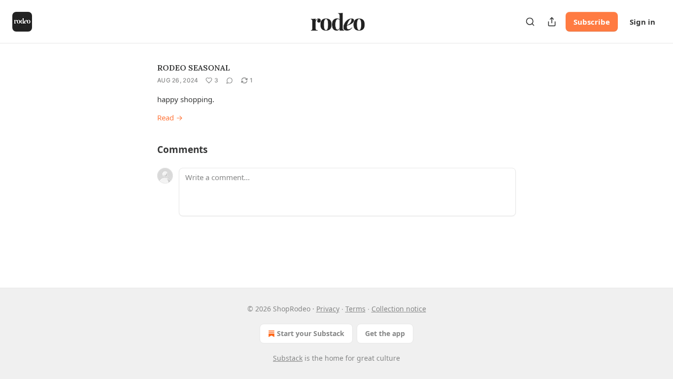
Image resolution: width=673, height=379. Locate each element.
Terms (355, 308)
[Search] (530, 22)
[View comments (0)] (229, 80)
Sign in (642, 22)
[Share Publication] (552, 22)
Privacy (327, 308)
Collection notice (398, 308)
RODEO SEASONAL (193, 68)
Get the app (385, 333)
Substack (288, 358)
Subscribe (591, 22)
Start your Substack (310, 333)
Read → (170, 117)
